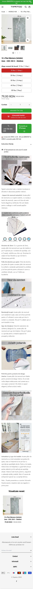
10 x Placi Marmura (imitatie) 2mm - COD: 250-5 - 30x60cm (13, 518)
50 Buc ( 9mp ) (16, 90)
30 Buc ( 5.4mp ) (17, 80)
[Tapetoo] (16, 7)
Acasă (3, 12)
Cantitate (4, 105)
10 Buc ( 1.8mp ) (16, 70)
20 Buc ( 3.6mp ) (16, 75)
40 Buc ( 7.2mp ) (16, 85)
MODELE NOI (13, 12)
